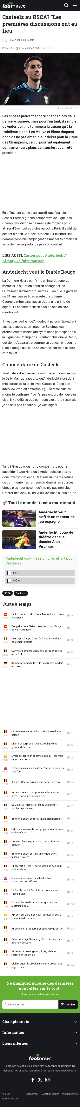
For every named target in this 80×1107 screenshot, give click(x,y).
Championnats (15, 1021)
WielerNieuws (70, 1093)
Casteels (21, 593)
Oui (15, 573)
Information (13, 1032)
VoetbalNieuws (50, 1093)
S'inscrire (68, 1004)
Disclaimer (32, 1093)
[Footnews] (40, 1057)
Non (16, 581)
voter (49, 48)
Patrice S (7, 48)
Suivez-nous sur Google (21, 40)
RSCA (7, 593)
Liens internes (15, 1043)
